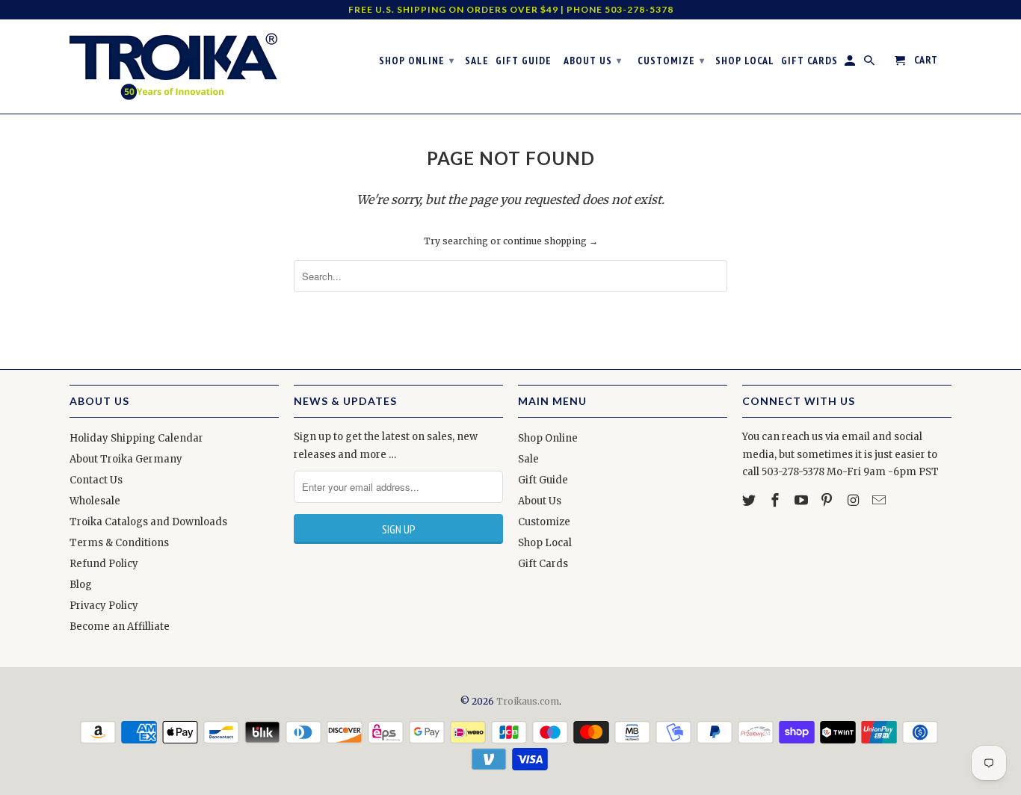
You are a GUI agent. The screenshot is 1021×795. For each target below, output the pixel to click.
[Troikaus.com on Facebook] (776, 500)
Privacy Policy (104, 605)
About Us (539, 501)
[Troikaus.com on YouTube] (803, 500)
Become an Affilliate (120, 626)
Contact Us (96, 480)
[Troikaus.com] (174, 66)
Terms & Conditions (119, 542)
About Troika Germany (126, 459)
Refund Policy (104, 563)
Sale (528, 459)
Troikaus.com (527, 701)
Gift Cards (543, 563)
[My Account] (851, 63)
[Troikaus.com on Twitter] (750, 500)
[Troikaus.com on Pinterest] (828, 500)
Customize (544, 522)
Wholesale (95, 501)
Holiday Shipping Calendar (136, 438)
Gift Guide (543, 480)
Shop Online (548, 438)
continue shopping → (550, 241)
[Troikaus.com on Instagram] (854, 500)
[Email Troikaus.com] (880, 500)
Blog (81, 584)
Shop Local (545, 542)
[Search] (870, 63)
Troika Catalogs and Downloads (148, 522)
